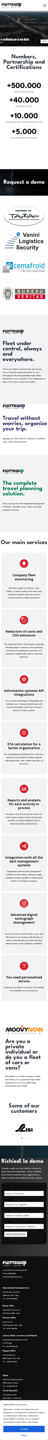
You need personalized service (24, 979)
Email (8, 1211)
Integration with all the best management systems (24, 861)
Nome (8, 1189)
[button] (19, 1138)
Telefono (10, 1222)
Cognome (10, 1200)
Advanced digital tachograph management (24, 918)
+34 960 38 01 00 (11, 1386)
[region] (24, 1420)
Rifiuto (24, 1435)
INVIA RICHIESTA (15, 1234)
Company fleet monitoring (24, 577)
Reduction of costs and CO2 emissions (24, 633)
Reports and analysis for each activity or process (24, 804)
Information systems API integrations (24, 692)
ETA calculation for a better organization (24, 746)
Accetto (24, 1429)
